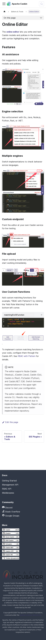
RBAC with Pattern (26, 356)
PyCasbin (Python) (30, 378)
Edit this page (11, 422)
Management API (10, 484)
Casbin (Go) (35, 374)
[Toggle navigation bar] (4, 4)
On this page (10, 18)
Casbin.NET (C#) (17, 381)
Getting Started (9, 480)
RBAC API (6, 488)
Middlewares (8, 493)
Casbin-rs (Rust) (12, 378)
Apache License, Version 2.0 (30, 615)
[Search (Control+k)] (41, 3)
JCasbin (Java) (22, 374)
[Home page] (4, 12)
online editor (12, 32)
